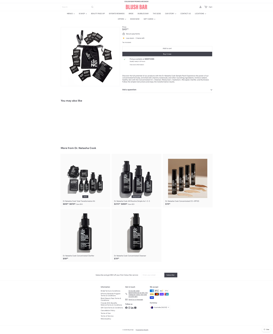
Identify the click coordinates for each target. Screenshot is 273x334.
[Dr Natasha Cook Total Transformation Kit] (85, 180)
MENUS (70, 13)
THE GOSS (157, 13)
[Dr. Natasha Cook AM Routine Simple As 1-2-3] (136, 180)
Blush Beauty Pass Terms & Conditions (111, 299)
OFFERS (121, 19)
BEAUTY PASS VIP (98, 13)
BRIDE (131, 13)
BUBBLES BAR (143, 13)
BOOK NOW (134, 19)
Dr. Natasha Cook (85, 148)
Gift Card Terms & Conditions (112, 308)
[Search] (92, 7)
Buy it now (167, 54)
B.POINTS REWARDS (116, 13)
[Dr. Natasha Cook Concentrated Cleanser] (136, 235)
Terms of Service (107, 316)
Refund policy (106, 319)
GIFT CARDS (149, 19)
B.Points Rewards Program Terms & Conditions (110, 295)
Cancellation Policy (108, 310)
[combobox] (78, 7)
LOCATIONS (199, 13)
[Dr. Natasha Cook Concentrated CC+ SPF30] (187, 180)
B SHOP (82, 13)
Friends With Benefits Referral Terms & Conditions (111, 304)
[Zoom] (90, 56)
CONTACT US (185, 13)
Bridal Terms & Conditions (110, 291)
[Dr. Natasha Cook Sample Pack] (72, 123)
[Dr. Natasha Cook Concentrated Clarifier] (85, 235)
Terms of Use (106, 313)
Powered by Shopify (142, 330)
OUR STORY (170, 13)
